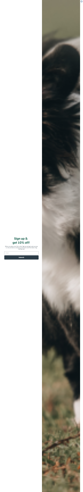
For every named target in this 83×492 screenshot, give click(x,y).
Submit (21, 257)
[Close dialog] (81, 1)
